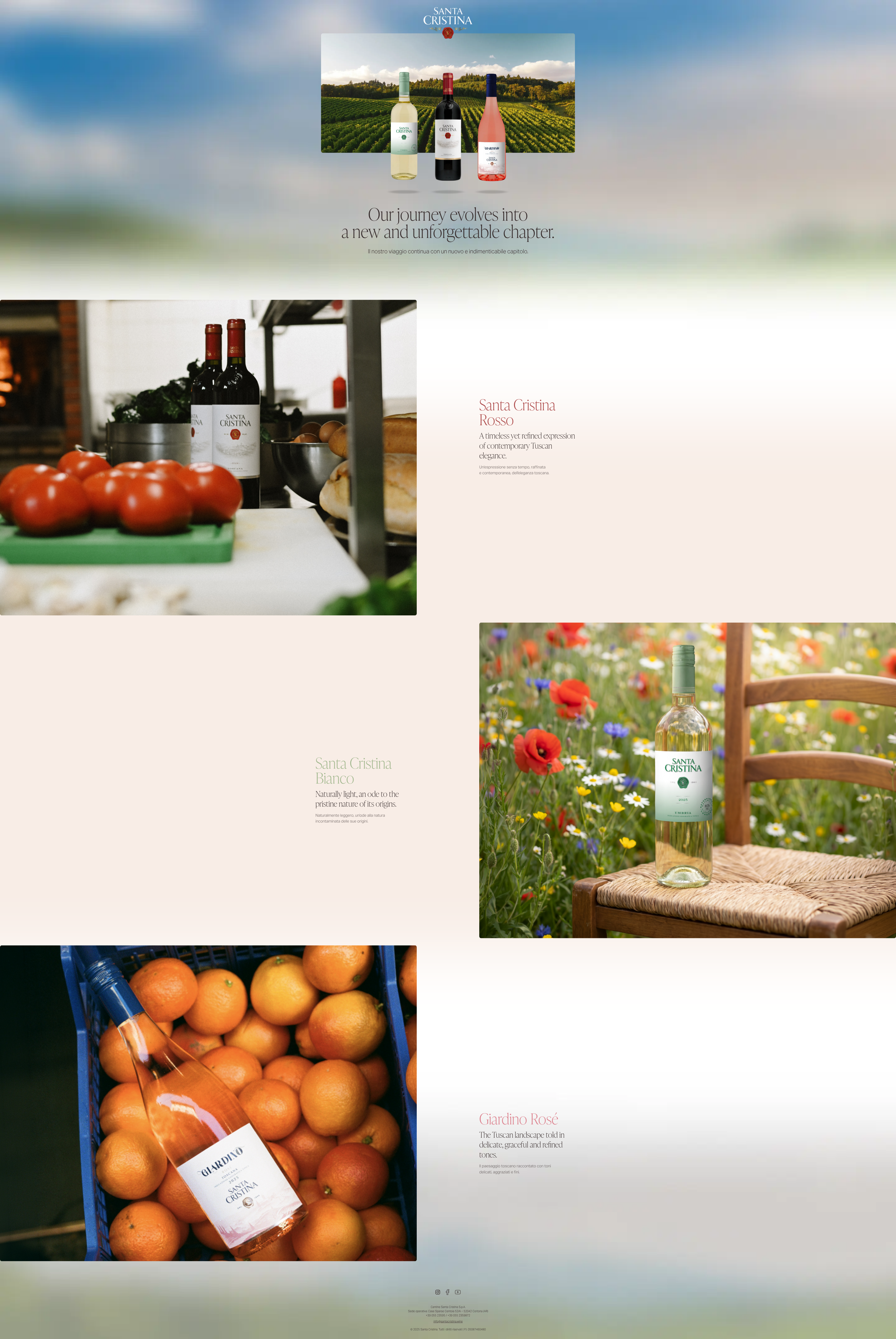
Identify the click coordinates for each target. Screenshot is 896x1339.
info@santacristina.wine (448, 1321)
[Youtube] (458, 1292)
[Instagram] (437, 1292)
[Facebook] (447, 1292)
